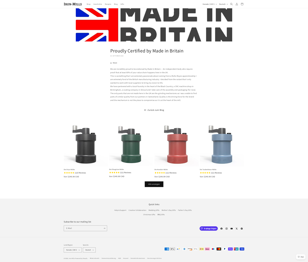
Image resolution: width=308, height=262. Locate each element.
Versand (125, 258)
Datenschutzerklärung (109, 258)
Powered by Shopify (81, 258)
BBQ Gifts (161, 214)
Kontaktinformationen (138, 258)
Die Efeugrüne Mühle (116, 169)
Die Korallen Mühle (161, 170)
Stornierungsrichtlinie (154, 258)
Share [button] (115, 63)
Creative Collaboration (137, 210)
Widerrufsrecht (94, 258)
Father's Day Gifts (185, 210)
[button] (231, 4)
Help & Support (120, 210)
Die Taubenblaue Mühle (208, 170)
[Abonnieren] (104, 228)
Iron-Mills (72, 258)
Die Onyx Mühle (69, 170)
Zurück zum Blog (156, 110)
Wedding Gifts (154, 210)
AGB (119, 258)
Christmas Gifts (149, 214)
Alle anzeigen (154, 184)
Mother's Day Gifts (169, 210)
